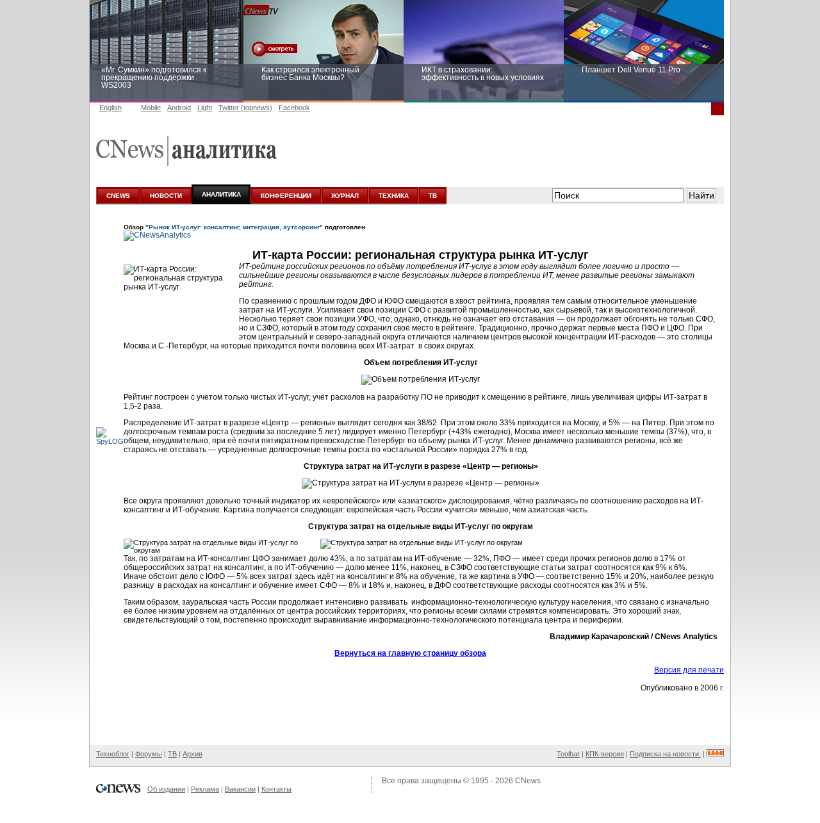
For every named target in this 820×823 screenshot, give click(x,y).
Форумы (148, 754)
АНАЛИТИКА (221, 194)
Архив (192, 754)
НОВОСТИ (166, 195)
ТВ (433, 195)
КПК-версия (605, 754)
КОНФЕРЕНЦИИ (286, 195)
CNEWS (118, 195)
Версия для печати (689, 669)
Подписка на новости (665, 754)
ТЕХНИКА (394, 195)
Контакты (276, 789)
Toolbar (568, 754)
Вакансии (240, 789)
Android (179, 107)
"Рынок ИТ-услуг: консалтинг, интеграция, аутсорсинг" (234, 227)
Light (204, 107)
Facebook (294, 107)
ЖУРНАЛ (345, 195)
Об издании (166, 789)
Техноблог (112, 754)
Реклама (205, 789)
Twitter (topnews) (245, 107)
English (110, 107)
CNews (528, 780)
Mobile (151, 107)
